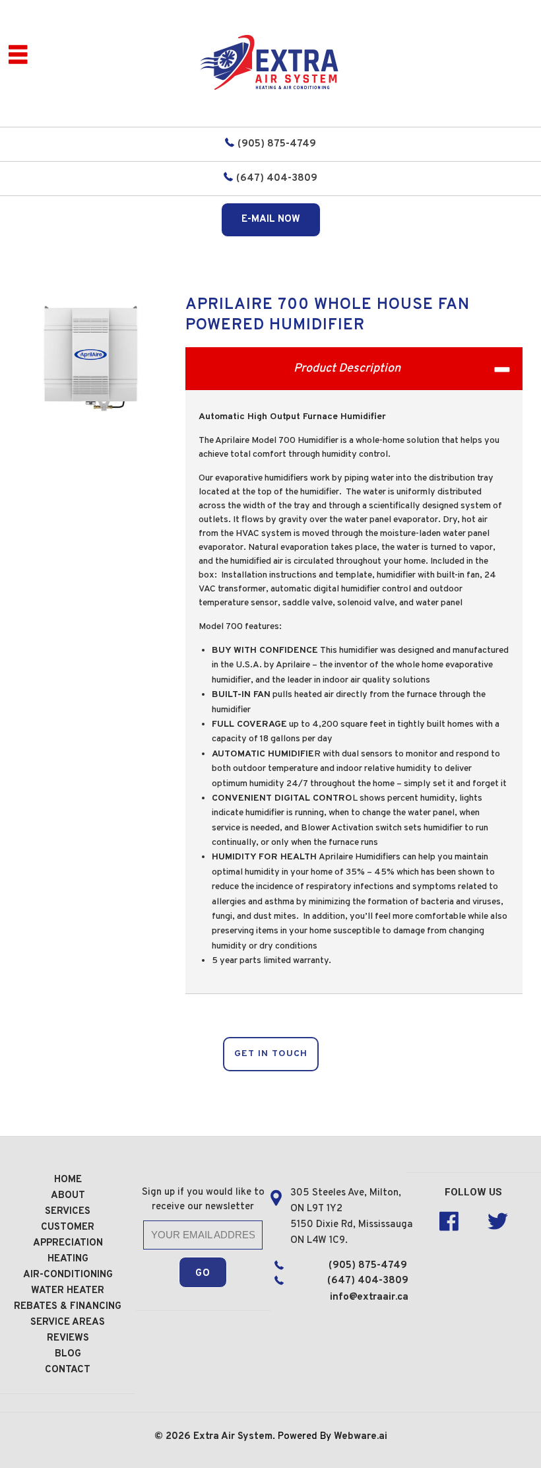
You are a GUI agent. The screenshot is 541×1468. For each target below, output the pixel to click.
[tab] (353, 368)
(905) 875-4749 (277, 144)
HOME (68, 1180)
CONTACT (67, 1370)
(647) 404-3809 (276, 178)
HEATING (68, 1259)
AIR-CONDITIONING (68, 1275)
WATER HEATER (67, 1290)
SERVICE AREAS (67, 1322)
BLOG (68, 1354)
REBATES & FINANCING (67, 1306)
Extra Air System (232, 1436)
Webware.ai (360, 1436)
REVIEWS (68, 1338)
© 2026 (173, 1436)
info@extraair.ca (369, 1297)
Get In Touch (270, 1053)
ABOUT (68, 1195)
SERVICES (67, 1211)
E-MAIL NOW (270, 219)
